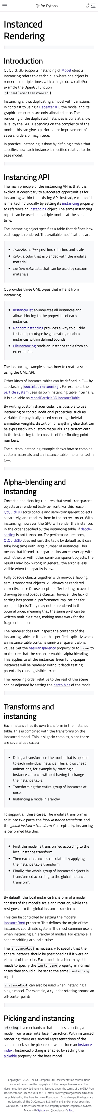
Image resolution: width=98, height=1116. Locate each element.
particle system (16, 392)
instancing (70, 203)
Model (66, 70)
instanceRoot (14, 923)
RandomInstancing (28, 328)
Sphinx (41, 1110)
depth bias (62, 685)
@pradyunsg (58, 1110)
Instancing (37, 209)
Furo (71, 1110)
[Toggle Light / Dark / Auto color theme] (88, 5)
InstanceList (23, 310)
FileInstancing (24, 346)
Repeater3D (49, 107)
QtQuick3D (13, 512)
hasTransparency (42, 648)
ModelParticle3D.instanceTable (55, 398)
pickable (10, 1056)
